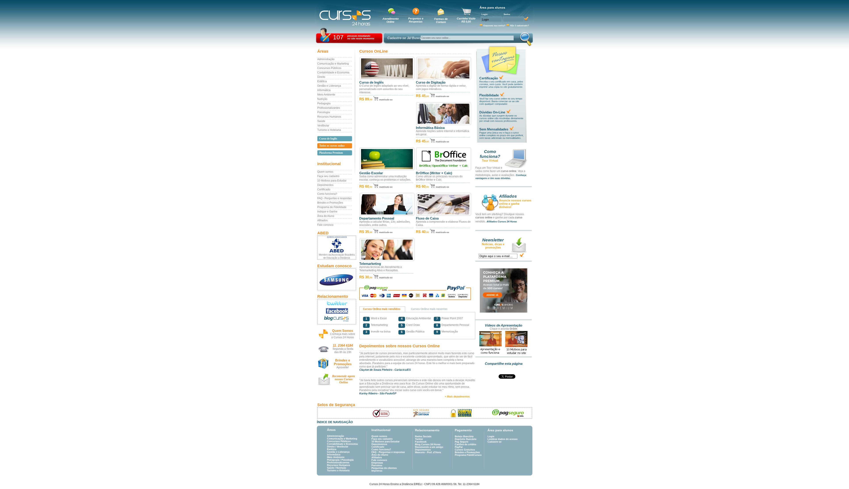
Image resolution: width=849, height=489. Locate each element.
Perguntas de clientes (384, 468)
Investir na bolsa (380, 331)
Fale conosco (325, 224)
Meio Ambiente (326, 94)
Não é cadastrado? (519, 26)
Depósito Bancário (465, 439)
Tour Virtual (490, 160)
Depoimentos (325, 185)
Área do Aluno (325, 216)
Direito (321, 76)
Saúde (321, 121)
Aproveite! (343, 367)
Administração (326, 59)
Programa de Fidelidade (331, 207)
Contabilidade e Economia (333, 72)
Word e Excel (379, 318)
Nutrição (322, 99)
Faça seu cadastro (328, 176)
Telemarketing (370, 264)
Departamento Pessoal (376, 218)
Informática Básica (430, 128)
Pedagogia (324, 103)
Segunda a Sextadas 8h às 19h (343, 350)
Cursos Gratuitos (465, 449)
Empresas (377, 462)
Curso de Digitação (431, 82)
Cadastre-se (494, 441)
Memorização (450, 331)
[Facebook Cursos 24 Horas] (336, 311)
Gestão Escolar (371, 173)
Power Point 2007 (452, 318)
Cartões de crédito (465, 444)
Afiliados (322, 220)
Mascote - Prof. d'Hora (428, 452)
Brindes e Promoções (330, 202)
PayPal (459, 447)
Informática (324, 90)
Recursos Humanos (329, 116)
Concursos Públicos (329, 68)
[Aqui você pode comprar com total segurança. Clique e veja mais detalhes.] (461, 413)
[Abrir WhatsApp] (838, 478)
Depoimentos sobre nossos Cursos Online (399, 346)
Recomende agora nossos (343, 379)
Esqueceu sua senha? (494, 26)
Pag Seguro (461, 441)
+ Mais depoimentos (457, 396)
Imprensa (376, 470)
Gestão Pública (415, 331)
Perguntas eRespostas (415, 20)
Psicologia (323, 112)
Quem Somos (342, 330)
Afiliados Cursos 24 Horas (502, 221)
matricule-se (386, 99)
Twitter (419, 439)
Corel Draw (413, 325)
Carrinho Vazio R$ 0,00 (466, 20)
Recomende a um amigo (429, 447)
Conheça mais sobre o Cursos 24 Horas (342, 335)
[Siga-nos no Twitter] (336, 303)
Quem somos (325, 171)
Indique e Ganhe (327, 211)
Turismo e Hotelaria (329, 130)
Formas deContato (441, 20)
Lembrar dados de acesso (503, 439)
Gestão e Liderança (329, 85)
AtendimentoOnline (390, 20)
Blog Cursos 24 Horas (427, 444)
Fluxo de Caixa (427, 218)
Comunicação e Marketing (333, 63)
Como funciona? (327, 193)
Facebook (420, 441)
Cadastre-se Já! (399, 38)
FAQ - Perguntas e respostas (334, 198)
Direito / (332, 446)
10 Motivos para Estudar (331, 180)
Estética (322, 81)
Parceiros (376, 465)
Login (491, 436)
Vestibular (323, 125)
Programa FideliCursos (468, 455)
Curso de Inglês (371, 82)
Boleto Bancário (464, 436)
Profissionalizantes (328, 107)
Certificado (323, 189)
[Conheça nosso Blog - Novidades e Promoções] (336, 319)
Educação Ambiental (418, 318)
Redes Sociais (423, 436)
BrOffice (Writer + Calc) (434, 173)
